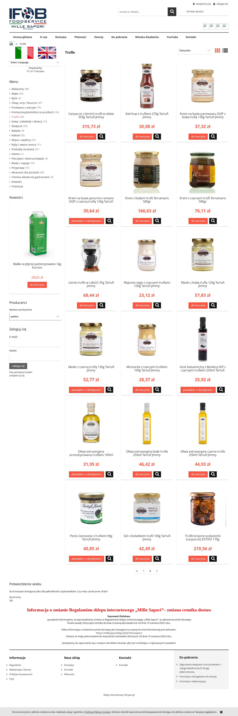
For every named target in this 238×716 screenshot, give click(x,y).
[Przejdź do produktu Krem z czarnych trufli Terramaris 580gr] (202, 170)
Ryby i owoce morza (24, 144)
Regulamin (15, 665)
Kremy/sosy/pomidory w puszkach (33, 112)
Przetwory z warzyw (24, 107)
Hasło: (13, 350)
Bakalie (16, 130)
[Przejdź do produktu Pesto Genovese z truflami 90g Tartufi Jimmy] (91, 508)
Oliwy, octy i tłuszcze (24, 103)
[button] (101, 136)
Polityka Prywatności (20, 674)
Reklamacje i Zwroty (20, 669)
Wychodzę (15, 597)
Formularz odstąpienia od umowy (198, 676)
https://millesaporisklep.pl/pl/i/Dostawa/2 (119, 633)
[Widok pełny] (225, 50)
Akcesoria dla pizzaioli (25, 172)
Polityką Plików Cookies (97, 712)
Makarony (18, 89)
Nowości (17, 181)
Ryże (14, 98)
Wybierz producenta (20, 309)
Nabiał (16, 135)
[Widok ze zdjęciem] (217, 50)
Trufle (15, 117)
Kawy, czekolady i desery (27, 121)
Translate (39, 71)
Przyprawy (18, 168)
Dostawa (69, 665)
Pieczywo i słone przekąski (28, 158)
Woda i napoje (20, 163)
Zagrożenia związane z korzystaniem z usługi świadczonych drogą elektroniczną (200, 668)
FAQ (11, 679)
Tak (11, 600)
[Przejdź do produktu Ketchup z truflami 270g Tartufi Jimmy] (147, 86)
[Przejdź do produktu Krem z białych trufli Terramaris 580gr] (147, 170)
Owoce (16, 154)
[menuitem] (22, 37)
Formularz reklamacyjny (192, 681)
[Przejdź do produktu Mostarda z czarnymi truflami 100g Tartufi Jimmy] (147, 339)
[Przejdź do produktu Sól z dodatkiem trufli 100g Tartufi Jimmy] (147, 508)
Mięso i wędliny (21, 140)
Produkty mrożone (23, 149)
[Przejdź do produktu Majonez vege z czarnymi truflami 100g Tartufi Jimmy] (147, 254)
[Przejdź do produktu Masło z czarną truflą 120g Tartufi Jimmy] (91, 339)
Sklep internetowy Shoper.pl (119, 695)
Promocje (17, 186)
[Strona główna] (27, 17)
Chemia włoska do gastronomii (31, 177)
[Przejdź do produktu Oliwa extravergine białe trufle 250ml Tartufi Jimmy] (147, 423)
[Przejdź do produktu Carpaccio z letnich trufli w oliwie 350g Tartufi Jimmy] (91, 86)
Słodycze (17, 126)
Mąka (15, 93)
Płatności (69, 674)
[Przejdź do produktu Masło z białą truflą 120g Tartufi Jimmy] (202, 254)
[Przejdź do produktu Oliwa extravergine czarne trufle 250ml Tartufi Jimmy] (202, 423)
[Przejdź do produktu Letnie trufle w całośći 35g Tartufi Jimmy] (91, 254)
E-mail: (13, 337)
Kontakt (68, 669)
